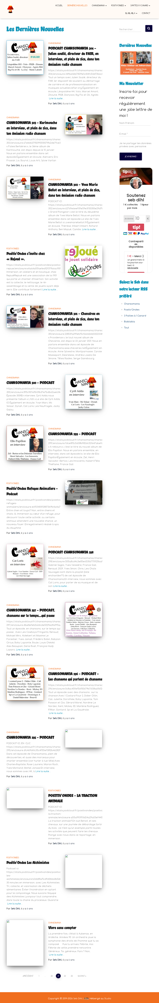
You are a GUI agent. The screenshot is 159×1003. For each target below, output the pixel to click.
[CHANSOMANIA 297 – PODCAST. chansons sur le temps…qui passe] (83, 619)
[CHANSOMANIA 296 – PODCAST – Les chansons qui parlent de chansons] (25, 683)
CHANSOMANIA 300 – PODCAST (30, 382)
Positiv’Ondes (117, 5)
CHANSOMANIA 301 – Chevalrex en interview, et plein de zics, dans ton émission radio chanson (74, 319)
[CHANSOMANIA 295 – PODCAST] (83, 738)
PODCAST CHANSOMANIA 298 (70, 552)
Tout (126, 327)
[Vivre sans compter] (25, 943)
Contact (146, 13)
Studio (107, 998)
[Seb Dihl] (10, 9)
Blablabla (130, 13)
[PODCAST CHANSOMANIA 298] (25, 561)
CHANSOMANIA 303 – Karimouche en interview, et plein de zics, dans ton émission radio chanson (32, 128)
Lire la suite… (56, 98)
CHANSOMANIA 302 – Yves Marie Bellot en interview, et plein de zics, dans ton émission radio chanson (74, 190)
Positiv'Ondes (13, 248)
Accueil (59, 5)
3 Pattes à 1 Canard (140, 5)
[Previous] (126, 63)
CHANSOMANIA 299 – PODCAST (72, 433)
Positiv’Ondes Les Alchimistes (28, 862)
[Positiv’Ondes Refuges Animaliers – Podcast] (83, 492)
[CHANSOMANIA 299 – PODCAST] (25, 443)
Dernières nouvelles (77, 5)
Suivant (81, 976)
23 (72, 976)
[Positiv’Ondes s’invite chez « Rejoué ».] (83, 261)
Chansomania (98, 5)
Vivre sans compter (62, 927)
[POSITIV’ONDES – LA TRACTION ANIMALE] (25, 798)
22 (65, 976)
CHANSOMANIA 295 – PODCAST (30, 737)
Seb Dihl (77, 998)
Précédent (28, 976)
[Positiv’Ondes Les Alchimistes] (83, 871)
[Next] (146, 63)
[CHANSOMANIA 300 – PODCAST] (83, 392)
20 (52, 976)
